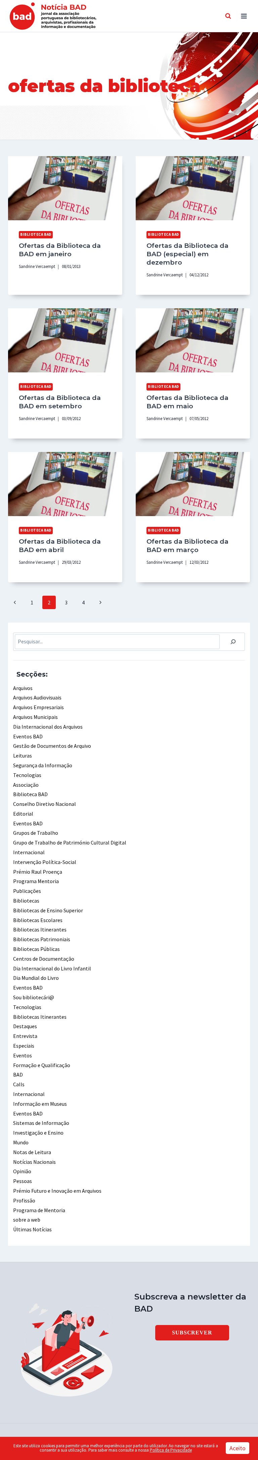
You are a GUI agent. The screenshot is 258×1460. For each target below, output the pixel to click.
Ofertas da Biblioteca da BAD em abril (60, 545)
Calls (19, 1084)
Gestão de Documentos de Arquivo (52, 745)
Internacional (29, 852)
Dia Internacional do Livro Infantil (52, 968)
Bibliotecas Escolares (37, 920)
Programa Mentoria (36, 881)
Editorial (23, 813)
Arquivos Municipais (35, 717)
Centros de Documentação (43, 958)
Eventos (22, 1055)
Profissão (24, 1200)
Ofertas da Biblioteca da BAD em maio (187, 402)
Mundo (21, 1142)
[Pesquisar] (233, 641)
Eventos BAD (28, 736)
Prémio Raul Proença (37, 871)
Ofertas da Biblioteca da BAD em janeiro (60, 249)
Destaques (25, 1026)
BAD (18, 1074)
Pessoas (22, 1181)
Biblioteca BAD (35, 234)
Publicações (27, 890)
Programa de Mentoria (39, 1210)
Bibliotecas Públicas (36, 949)
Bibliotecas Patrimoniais (41, 939)
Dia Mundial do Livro (36, 977)
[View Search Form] (228, 16)
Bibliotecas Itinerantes (40, 929)
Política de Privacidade (171, 1450)
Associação (26, 784)
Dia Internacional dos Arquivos (48, 726)
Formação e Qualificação (41, 1065)
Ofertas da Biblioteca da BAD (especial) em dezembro (187, 253)
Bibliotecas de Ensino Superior (48, 910)
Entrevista (25, 1036)
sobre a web (26, 1219)
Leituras (22, 755)
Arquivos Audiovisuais (37, 697)
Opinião (22, 1171)
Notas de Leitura (32, 1152)
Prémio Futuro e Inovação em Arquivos (57, 1190)
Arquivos (23, 688)
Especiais (23, 1045)
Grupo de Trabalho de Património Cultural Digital (69, 842)
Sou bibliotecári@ (33, 997)
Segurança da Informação (42, 765)
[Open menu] (244, 16)
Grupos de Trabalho (35, 832)
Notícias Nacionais (34, 1161)
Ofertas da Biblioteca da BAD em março (187, 545)
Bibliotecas (26, 900)
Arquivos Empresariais (38, 707)
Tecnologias (27, 775)
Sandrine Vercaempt (37, 266)
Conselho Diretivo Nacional (44, 804)
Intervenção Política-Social (44, 862)
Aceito (237, 1448)
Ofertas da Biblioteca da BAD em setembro (60, 402)
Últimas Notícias (32, 1229)
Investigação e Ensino (38, 1132)
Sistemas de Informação (41, 1123)
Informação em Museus (40, 1103)
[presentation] (65, 188)
